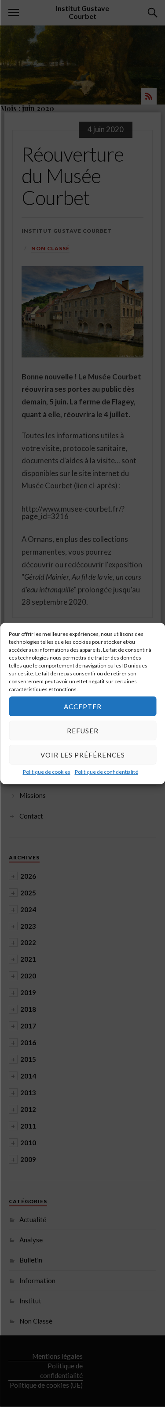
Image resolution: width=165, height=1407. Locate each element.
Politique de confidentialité (106, 771)
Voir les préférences (82, 754)
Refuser (83, 730)
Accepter (83, 706)
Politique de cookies (46, 771)
